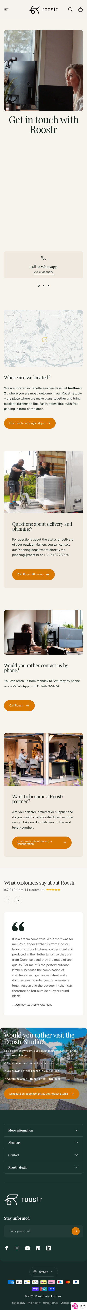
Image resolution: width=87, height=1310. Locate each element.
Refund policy (18, 1302)
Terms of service (50, 1302)
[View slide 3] (48, 285)
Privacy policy (34, 1302)
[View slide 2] (43, 285)
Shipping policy (68, 1302)
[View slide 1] (38, 285)
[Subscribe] (76, 1231)
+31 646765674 (44, 272)
